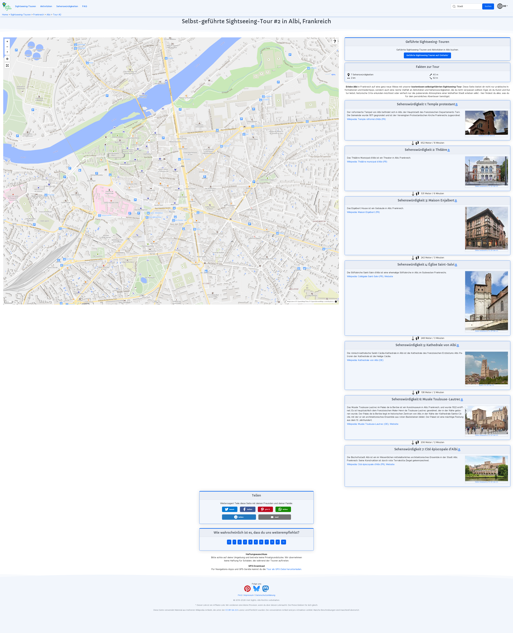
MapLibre (291, 301)
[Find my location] (7, 58)
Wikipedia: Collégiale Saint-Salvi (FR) (365, 276)
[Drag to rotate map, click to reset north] (7, 52)
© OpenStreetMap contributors (321, 301)
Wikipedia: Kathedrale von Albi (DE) (365, 360)
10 (284, 542)
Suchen (488, 6)
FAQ (84, 6)
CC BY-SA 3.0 (489, 385)
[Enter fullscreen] (7, 65)
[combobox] (466, 6)
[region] (171, 171)
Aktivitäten (46, 6)
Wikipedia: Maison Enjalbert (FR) (363, 212)
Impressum (249, 595)
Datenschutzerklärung (265, 595)
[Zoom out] (7, 46)
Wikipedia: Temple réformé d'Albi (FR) (366, 119)
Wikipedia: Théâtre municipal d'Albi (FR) (367, 162)
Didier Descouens (481, 186)
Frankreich (38, 15)
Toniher (481, 135)
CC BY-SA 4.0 (490, 135)
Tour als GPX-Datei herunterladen (283, 569)
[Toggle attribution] (335, 301)
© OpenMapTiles (302, 301)
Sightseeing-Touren (25, 6)
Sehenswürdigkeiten (67, 6)
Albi (48, 15)
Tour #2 (57, 15)
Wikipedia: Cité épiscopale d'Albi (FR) (366, 464)
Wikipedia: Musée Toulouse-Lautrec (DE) (368, 424)
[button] (229, 509)
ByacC (481, 385)
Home (5, 15)
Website (388, 276)
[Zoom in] (7, 41)
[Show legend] (334, 41)
